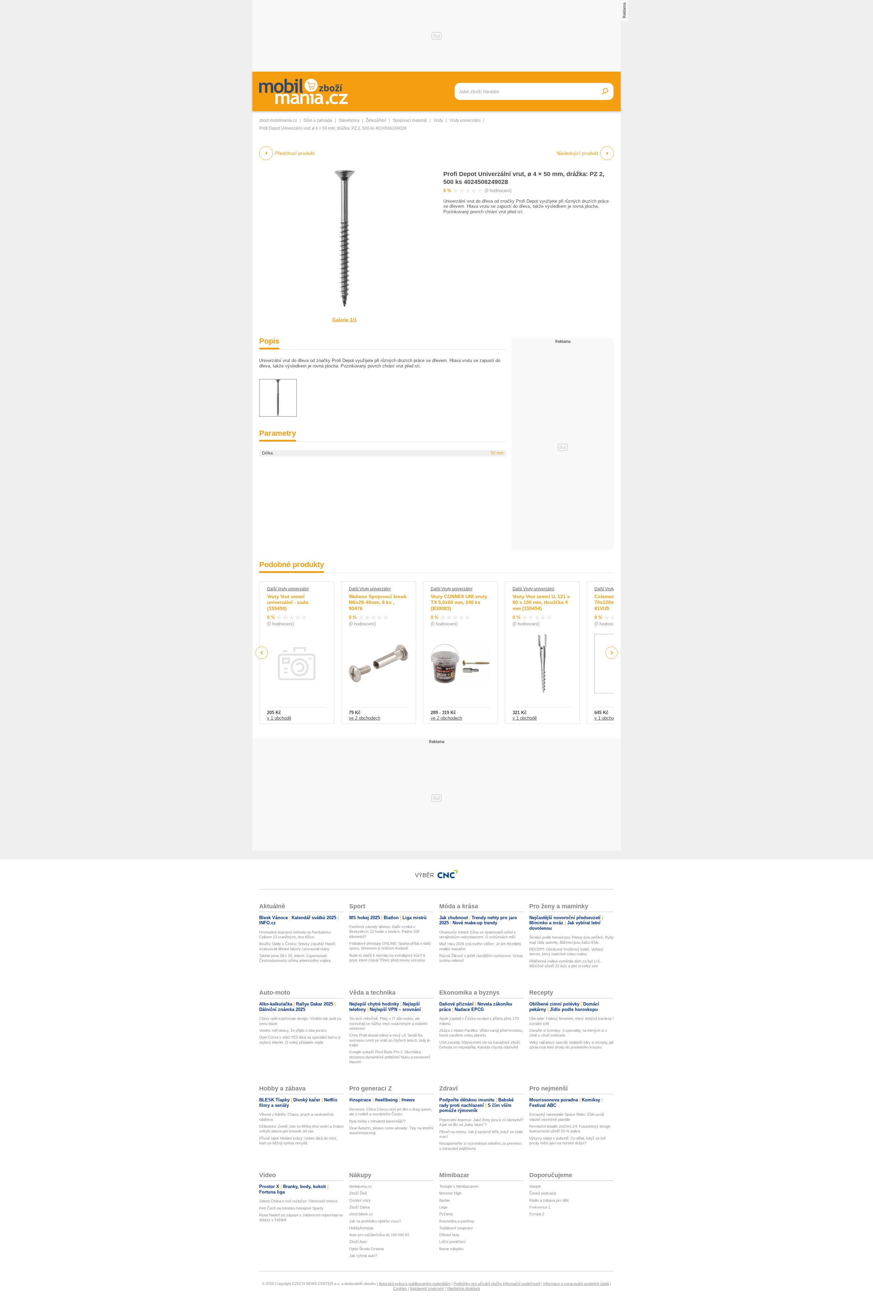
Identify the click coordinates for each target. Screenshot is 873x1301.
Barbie (444, 1200)
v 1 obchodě (279, 718)
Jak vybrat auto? (363, 1256)
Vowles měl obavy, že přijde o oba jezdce (293, 1030)
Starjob (535, 1186)
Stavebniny (349, 120)
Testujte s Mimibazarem (458, 1186)
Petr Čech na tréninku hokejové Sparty (291, 1208)
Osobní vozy (360, 1200)
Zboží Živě (358, 1193)
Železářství (376, 120)
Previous (262, 652)
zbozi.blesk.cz (361, 1214)
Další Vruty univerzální (288, 589)
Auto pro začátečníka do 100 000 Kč (379, 1235)
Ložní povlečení (452, 1242)
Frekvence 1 (539, 1207)
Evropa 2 (536, 1214)
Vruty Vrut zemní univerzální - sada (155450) (287, 602)
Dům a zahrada (318, 120)
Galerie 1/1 (344, 319)
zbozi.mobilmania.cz (278, 120)
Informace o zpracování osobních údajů (576, 1284)
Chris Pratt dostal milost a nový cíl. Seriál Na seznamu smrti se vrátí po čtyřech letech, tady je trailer (389, 1040)
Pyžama (446, 1214)
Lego (443, 1207)
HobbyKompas (361, 1228)
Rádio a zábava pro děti (548, 1200)
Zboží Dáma (359, 1207)
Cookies (400, 1288)
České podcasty (543, 1193)
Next (611, 653)
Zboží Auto (358, 1242)
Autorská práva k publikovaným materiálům (414, 1284)
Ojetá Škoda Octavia (366, 1249)
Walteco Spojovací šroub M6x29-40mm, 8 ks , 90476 (378, 602)
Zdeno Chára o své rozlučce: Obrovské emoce (298, 1201)
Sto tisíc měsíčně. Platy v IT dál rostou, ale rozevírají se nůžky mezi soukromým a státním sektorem (388, 1023)
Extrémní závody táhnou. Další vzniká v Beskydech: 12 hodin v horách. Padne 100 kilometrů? (384, 932)
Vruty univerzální (464, 120)
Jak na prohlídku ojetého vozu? (375, 1221)
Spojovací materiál (410, 120)
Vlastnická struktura (463, 1288)
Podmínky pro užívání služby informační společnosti (497, 1284)
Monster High (450, 1193)
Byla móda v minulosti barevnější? (377, 1121)
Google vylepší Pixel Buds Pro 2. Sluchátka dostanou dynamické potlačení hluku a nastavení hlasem (389, 1057)
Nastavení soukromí (427, 1288)
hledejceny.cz (360, 1186)
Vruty (438, 120)
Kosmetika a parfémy (456, 1221)
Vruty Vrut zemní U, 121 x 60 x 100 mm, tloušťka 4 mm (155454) (541, 602)
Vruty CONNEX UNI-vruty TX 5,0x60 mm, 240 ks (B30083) (459, 602)
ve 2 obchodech (364, 718)
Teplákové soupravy (456, 1228)
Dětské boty (449, 1235)
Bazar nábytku (451, 1249)
